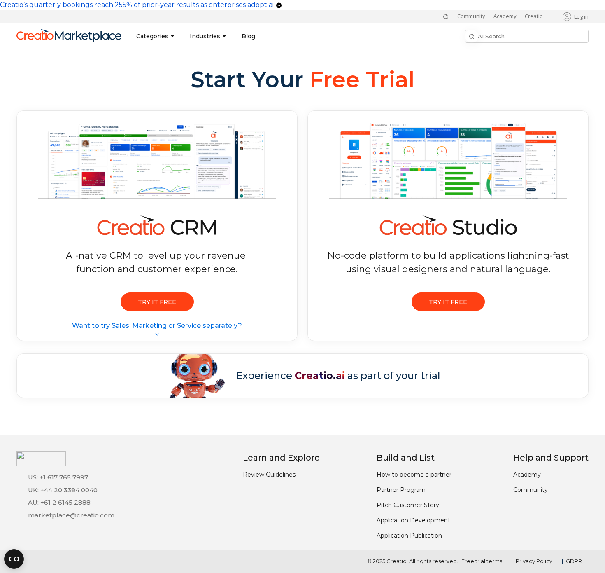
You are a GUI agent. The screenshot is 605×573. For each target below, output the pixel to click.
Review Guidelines (269, 474)
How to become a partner (414, 474)
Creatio (534, 16)
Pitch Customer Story (408, 505)
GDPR (574, 561)
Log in (581, 16)
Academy (505, 16)
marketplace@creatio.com (71, 515)
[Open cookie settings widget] (14, 559)
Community (471, 16)
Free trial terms (481, 561)
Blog (248, 36)
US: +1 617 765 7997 (58, 477)
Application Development (413, 520)
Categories (152, 36)
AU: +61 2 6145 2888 (59, 502)
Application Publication (409, 535)
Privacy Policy (534, 561)
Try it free (157, 302)
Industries (205, 36)
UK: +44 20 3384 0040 (63, 490)
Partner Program (401, 489)
